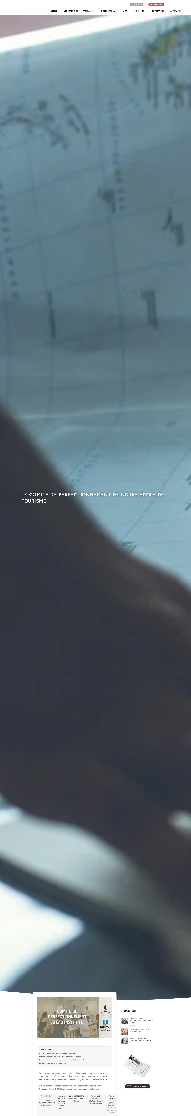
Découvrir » (133, 1025)
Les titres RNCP (71, 11)
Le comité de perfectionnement (52, 1063)
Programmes (89, 11)
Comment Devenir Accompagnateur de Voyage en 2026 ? (141, 1020)
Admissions (140, 11)
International (108, 11)
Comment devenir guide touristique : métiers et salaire (140, 1039)
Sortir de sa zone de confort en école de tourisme (60, 1057)
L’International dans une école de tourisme (57, 1054)
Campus (124, 11)
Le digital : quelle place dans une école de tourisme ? (61, 1060)
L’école (54, 11)
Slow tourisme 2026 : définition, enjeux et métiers (141, 1030)
